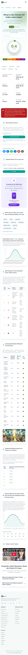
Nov (19, 536)
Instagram (3, 640)
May (19, 533)
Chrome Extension (4, 621)
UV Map (2, 611)
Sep (12, 536)
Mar (12, 533)
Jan (4, 533)
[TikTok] (16, 603)
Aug (8, 536)
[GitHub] (19, 603)
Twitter (2, 638)
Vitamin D (4, 69)
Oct (15, 536)
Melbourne (17, 619)
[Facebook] (7, 151)
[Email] (18, 151)
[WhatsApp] (11, 151)
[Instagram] (14, 603)
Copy (15, 171)
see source (18, 352)
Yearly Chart (10, 69)
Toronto (16, 621)
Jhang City (15, 225)
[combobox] (14, 36)
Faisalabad (17, 219)
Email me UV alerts (15, 136)
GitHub (2, 644)
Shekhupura (21, 222)
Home (2, 7)
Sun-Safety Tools (4, 615)
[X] (4, 151)
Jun (23, 533)
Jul (4, 536)
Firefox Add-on (4, 623)
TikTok (2, 642)
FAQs (16, 69)
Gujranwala (13, 222)
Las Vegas (17, 623)
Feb (8, 533)
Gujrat (15, 228)
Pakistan (14, 7)
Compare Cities (4, 617)
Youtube (2, 632)
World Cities (8, 7)
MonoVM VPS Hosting (16, 652)
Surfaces (18, 66)
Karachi (5, 219)
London (16, 615)
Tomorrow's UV (4, 613)
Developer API (4, 619)
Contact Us (3, 627)
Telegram (3, 636)
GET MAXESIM (13, 204)
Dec (23, 536)
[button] (14, 578)
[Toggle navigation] (25, 2)
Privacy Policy (4, 625)
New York (17, 609)
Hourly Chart (4, 66)
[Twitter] (11, 603)
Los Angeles (17, 611)
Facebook (3, 634)
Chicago (16, 613)
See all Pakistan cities (7, 231)
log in (5, 141)
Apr (15, 533)
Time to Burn (11, 66)
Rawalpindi (6, 222)
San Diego (17, 617)
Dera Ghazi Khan (7, 228)
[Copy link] (22, 151)
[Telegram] (15, 151)
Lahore (11, 219)
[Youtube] (2, 603)
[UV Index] (4, 2)
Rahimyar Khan (7, 225)
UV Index (15, 239)
